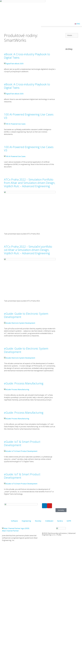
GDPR (69, 521)
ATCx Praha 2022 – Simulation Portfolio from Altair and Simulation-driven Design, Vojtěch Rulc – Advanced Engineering (29, 183)
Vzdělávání (49, 521)
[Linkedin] (44, 505)
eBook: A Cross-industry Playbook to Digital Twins (27, 55)
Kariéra (60, 521)
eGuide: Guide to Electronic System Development (26, 315)
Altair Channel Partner (10, 531)
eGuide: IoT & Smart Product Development (22, 443)
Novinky (38, 521)
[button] (61, 26)
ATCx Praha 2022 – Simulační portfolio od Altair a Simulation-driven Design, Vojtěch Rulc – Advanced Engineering (28, 250)
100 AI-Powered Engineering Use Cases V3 (28, 116)
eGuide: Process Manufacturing (23, 383)
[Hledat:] (72, 35)
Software (14, 521)
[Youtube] (49, 505)
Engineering (26, 521)
